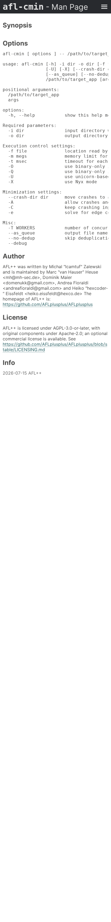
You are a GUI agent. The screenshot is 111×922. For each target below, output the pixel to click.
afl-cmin (45, 7)
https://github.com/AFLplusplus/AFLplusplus (48, 304)
